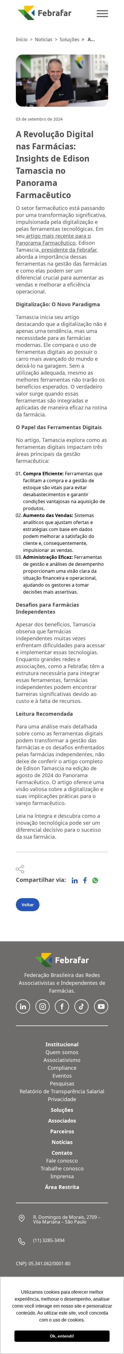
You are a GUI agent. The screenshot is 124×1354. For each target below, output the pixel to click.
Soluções (69, 39)
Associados (62, 1120)
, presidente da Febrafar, (68, 249)
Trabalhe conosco (62, 1168)
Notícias (62, 1142)
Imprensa (62, 1176)
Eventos (62, 1075)
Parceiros (62, 1131)
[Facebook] (85, 880)
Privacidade (62, 1099)
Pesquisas (62, 1083)
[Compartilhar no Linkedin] (75, 880)
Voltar (28, 904)
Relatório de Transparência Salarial (62, 1091)
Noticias (43, 39)
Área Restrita (62, 1186)
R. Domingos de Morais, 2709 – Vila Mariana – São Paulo (66, 1219)
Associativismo (62, 1059)
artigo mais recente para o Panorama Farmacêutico (53, 239)
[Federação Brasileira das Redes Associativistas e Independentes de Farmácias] (45, 13)
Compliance (62, 1067)
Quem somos (62, 1052)
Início (22, 39)
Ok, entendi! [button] (62, 1336)
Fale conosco (62, 1160)
